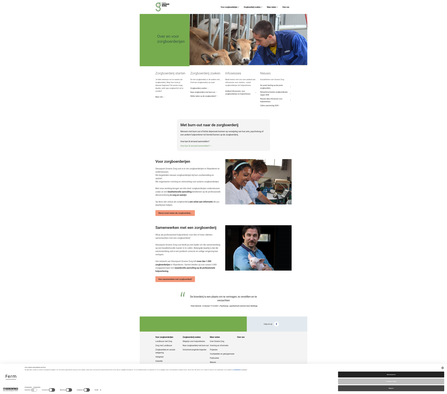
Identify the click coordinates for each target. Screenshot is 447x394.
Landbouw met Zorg (163, 341)
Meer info (159, 97)
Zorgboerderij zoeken (252, 7)
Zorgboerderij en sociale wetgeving (165, 351)
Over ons (285, 7)
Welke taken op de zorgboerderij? (203, 96)
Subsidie (159, 361)
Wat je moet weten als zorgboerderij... (175, 213)
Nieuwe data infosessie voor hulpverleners (271, 100)
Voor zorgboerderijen (229, 7)
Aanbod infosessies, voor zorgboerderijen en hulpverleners (238, 92)
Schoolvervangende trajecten (194, 350)
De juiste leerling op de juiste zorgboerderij (271, 86)
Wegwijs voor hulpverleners (194, 341)
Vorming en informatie (219, 345)
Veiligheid (159, 357)
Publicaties (214, 358)
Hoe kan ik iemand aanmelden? (195, 146)
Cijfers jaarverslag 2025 (269, 105)
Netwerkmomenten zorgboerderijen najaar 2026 (274, 93)
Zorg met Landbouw (163, 345)
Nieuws (213, 362)
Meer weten (271, 7)
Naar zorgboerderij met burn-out (202, 92)
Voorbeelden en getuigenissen (222, 354)
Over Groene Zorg (217, 341)
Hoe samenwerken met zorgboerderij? (175, 279)
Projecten (214, 350)
